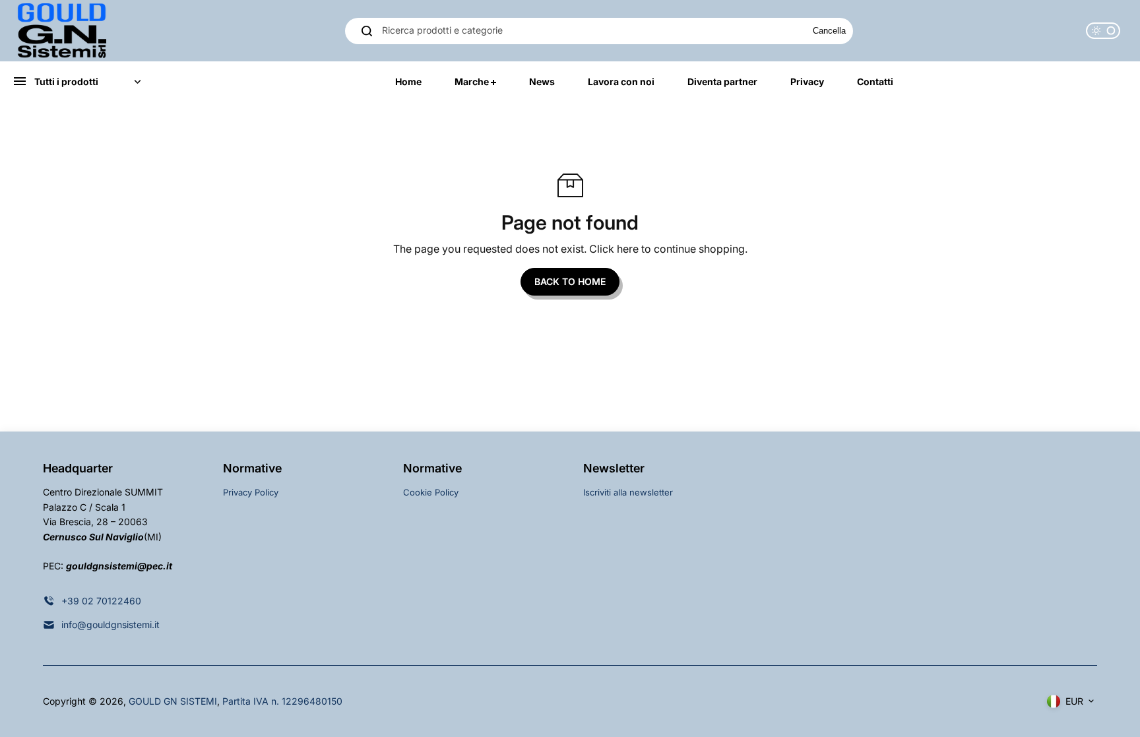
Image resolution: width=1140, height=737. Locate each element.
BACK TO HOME (570, 281)
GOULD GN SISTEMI (173, 701)
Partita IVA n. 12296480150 (282, 701)
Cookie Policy (431, 492)
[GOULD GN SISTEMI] (62, 30)
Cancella (829, 31)
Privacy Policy (250, 492)
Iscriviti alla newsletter (628, 492)
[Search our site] (366, 31)
